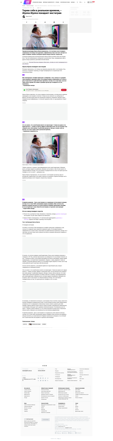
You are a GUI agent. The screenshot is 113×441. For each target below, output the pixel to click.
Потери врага (44, 399)
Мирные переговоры (45, 392)
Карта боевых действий (45, 391)
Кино (25, 403)
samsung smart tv (78, 433)
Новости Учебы (44, 403)
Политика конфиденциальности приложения (71, 375)
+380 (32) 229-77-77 (61, 426)
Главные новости (27, 389)
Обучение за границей (45, 412)
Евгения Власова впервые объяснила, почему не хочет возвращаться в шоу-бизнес (44, 63)
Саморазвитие (44, 410)
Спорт (76, 403)
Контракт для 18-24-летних (63, 394)
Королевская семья (65, 2)
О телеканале (57, 374)
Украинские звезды (37, 2)
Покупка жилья (61, 406)
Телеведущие (57, 376)
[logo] (27, 2)
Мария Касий (29, 16)
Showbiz (23, 5)
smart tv (71, 433)
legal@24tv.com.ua (68, 427)
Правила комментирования (72, 380)
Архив (81, 376)
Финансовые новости (79, 392)
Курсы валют (77, 391)
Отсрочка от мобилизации (63, 396)
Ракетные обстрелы (45, 389)
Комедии (26, 409)
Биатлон (77, 409)
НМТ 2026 (43, 409)
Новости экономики (79, 388)
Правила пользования (59, 380)
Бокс (76, 404)
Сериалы (26, 411)
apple (64, 433)
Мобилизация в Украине (64, 388)
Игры (80, 380)
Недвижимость (61, 403)
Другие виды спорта (79, 411)
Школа (42, 407)
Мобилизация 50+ (61, 391)
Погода (25, 397)
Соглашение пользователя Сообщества (72, 378)
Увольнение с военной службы (64, 389)
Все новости (27, 388)
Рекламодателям (58, 378)
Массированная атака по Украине (47, 396)
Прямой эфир (27, 392)
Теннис (76, 407)
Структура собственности (84, 374)
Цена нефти (77, 389)
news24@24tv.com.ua (27, 370)
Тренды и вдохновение (62, 407)
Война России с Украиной (47, 388)
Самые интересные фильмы (29, 404)
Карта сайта (82, 378)
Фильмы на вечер (27, 407)
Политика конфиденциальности (71, 369)
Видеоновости (27, 394)
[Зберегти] (63, 22)
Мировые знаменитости (48, 2)
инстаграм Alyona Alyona (32, 19)
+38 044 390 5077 (41, 370)
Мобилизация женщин (62, 392)
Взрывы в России (44, 397)
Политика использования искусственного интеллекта (72, 372)
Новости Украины (27, 391)
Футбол (76, 406)
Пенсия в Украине (78, 397)
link (38, 378)
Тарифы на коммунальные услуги (81, 394)
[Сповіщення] (85, 2)
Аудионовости (27, 396)
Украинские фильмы (28, 406)
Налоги (76, 396)
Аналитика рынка (61, 404)
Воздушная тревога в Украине (47, 394)
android (58, 433)
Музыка (57, 2)
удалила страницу (60, 214)
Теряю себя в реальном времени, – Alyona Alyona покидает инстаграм (47, 5)
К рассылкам (45, 419)
